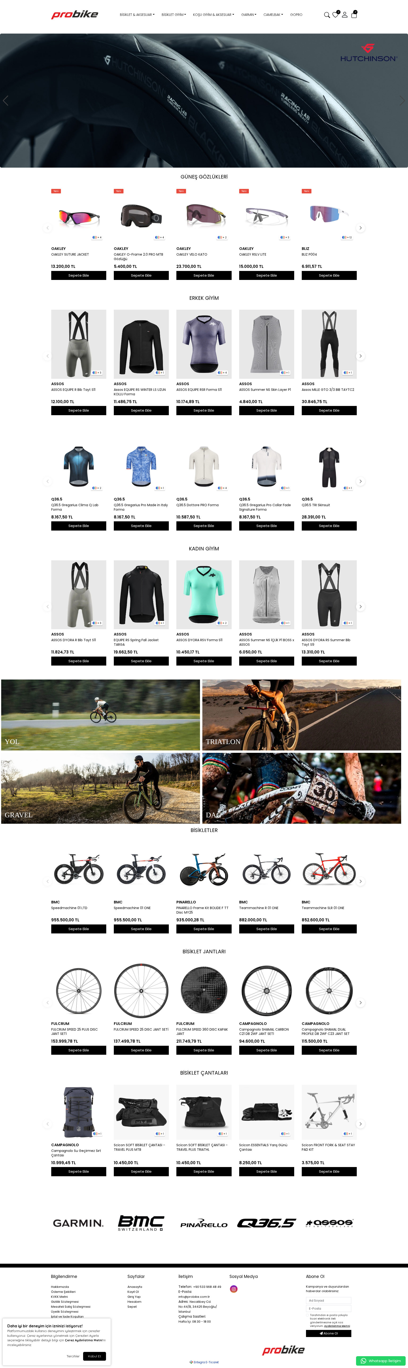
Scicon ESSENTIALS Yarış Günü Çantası (263, 1147)
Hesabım (134, 1301)
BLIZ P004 (309, 254)
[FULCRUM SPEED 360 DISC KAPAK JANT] (203, 990)
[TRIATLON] (301, 714)
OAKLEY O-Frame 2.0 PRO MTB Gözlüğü (138, 256)
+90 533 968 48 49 (207, 1287)
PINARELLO (186, 902)
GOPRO (296, 14)
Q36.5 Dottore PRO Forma (197, 505)
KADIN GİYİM (204, 548)
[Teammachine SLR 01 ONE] (329, 869)
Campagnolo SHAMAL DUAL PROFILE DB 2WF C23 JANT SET (326, 1031)
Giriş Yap (134, 1296)
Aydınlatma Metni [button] (337, 1326)
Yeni (56, 191)
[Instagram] (234, 1289)
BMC (55, 902)
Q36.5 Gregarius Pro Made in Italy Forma (141, 507)
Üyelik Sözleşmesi (64, 1311)
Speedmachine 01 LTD (69, 908)
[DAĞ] (301, 788)
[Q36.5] (267, 1223)
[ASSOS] (330, 1223)
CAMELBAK (272, 14)
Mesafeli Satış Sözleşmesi (70, 1306)
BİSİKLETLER (204, 830)
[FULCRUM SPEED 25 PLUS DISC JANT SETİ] (78, 990)
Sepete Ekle (78, 275)
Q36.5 (56, 499)
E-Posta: (185, 1291)
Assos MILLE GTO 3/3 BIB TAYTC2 (328, 390)
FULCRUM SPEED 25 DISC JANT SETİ (141, 1029)
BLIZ (305, 248)
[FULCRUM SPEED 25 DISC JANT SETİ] (141, 990)
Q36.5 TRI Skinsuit (316, 505)
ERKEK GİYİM (204, 298)
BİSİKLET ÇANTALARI (204, 1072)
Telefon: (185, 1286)
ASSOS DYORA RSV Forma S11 (199, 640)
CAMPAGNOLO (253, 1023)
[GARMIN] (78, 1223)
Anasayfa (135, 1287)
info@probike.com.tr (194, 1296)
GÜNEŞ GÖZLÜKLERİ (204, 176)
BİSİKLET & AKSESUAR (136, 14)
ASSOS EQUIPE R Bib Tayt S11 (73, 390)
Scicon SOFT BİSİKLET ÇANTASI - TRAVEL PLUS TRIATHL (202, 1147)
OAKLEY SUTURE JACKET (70, 254)
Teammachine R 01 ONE (258, 908)
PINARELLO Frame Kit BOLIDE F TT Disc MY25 (202, 910)
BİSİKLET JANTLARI (204, 951)
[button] (354, 15)
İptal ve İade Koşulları (67, 1316)
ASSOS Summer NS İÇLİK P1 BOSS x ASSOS (266, 642)
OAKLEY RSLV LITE (252, 254)
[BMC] (141, 1223)
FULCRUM (60, 1023)
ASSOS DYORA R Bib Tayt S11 (73, 640)
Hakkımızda (60, 1287)
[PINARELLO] (204, 1223)
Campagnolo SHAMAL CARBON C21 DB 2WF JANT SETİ (264, 1031)
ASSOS (57, 384)
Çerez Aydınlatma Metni (83, 1340)
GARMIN (247, 14)
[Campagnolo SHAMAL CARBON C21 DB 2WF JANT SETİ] (266, 990)
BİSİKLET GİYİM (172, 14)
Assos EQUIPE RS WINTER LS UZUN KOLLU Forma (140, 392)
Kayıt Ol (133, 1292)
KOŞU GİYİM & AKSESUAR (212, 14)
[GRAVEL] (100, 788)
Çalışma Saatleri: (192, 1316)
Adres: (183, 1301)
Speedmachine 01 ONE (132, 908)
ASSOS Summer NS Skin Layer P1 (265, 390)
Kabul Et (94, 1356)
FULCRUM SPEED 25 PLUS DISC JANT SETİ (74, 1031)
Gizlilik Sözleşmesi (65, 1301)
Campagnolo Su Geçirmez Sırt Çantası (76, 1153)
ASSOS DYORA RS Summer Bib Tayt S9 (326, 642)
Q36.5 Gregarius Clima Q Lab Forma (74, 507)
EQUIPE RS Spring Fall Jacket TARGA (136, 642)
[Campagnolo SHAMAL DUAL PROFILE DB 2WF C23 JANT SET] (329, 990)
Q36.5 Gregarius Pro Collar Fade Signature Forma (265, 507)
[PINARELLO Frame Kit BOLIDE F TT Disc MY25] (203, 869)
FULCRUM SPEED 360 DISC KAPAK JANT (202, 1031)
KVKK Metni (59, 1296)
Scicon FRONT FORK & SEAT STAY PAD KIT (328, 1147)
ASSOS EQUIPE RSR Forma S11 (199, 390)
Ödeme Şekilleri (63, 1292)
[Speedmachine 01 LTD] (78, 869)
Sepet (132, 1306)
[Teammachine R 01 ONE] (266, 869)
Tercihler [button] (73, 1356)
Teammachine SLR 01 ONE (323, 908)
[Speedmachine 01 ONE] (141, 869)
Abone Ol (330, 1333)
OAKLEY (58, 248)
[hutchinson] (204, 101)
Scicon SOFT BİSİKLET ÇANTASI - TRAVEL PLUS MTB (139, 1147)
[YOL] (100, 714)
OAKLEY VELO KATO (191, 254)
